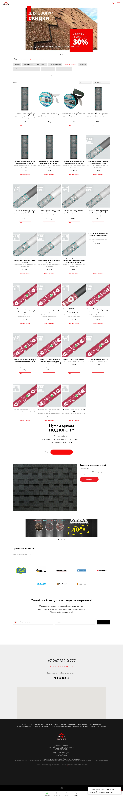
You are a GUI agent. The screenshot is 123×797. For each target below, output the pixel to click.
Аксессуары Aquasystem (63, 68)
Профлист (17, 64)
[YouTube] (63, 678)
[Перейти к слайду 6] (64, 539)
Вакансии (103, 726)
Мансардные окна (33, 68)
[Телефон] (55, 678)
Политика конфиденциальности (41, 726)
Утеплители (83, 64)
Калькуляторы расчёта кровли (24, 726)
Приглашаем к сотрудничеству (80, 726)
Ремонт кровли (71, 724)
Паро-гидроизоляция (38, 59)
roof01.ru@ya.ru (69, 766)
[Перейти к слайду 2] (62, 54)
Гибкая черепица (41, 64)
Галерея (30, 724)
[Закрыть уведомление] (120, 788)
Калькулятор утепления (95, 724)
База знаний (49, 724)
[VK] (68, 678)
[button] (113, 3)
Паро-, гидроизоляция (70, 64)
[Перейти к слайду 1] (60, 54)
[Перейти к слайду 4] (61, 539)
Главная (24, 724)
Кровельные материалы (22, 59)
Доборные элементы (20, 68)
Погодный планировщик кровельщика (61, 726)
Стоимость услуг (39, 724)
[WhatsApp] (58, 678)
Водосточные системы (55, 64)
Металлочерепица (28, 64)
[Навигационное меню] (118, 3)
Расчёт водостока (82, 724)
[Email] (60, 678)
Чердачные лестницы (48, 68)
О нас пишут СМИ (95, 726)
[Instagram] (65, 678)
